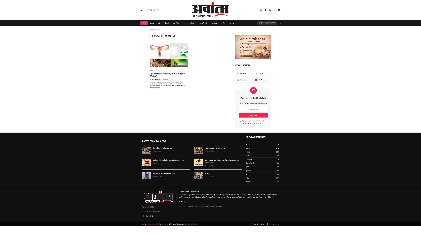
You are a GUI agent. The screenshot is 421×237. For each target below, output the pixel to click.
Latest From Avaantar (267, 23)
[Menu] (142, 10)
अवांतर (152, 23)
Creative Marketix (192, 224)
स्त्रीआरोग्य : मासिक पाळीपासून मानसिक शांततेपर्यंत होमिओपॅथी (167, 75)
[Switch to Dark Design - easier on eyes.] (279, 23)
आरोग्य (160, 23)
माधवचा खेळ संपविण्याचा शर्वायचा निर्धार (164, 174)
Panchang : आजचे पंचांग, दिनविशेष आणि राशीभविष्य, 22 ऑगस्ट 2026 (222, 161)
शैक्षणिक (222, 23)
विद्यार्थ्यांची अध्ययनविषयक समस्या (162, 148)
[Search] (261, 9)
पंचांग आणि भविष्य (203, 23)
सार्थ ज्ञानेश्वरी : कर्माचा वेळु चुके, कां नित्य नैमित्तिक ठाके (168, 160)
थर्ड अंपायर (232, 23)
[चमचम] (198, 175)
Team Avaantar (156, 79)
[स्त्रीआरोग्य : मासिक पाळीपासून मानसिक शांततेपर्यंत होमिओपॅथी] (169, 55)
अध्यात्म (214, 23)
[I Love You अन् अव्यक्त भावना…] (198, 150)
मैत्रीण (185, 23)
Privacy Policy (252, 123)
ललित (192, 23)
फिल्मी (167, 23)
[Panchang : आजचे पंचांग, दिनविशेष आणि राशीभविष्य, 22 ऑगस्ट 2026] (198, 162)
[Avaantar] (210, 10)
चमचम (207, 174)
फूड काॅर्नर (176, 23)
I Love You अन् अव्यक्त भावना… (215, 148)
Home (144, 23)
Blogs (248, 144)
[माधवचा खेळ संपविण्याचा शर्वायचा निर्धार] (146, 175)
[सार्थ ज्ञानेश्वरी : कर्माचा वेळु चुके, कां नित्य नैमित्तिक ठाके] (146, 162)
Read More (182, 201)
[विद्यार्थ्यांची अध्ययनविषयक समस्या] (146, 150)
